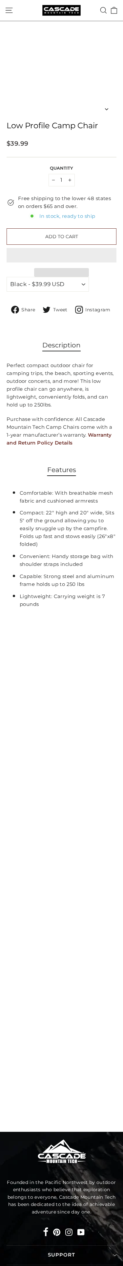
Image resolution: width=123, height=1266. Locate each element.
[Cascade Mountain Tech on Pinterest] (56, 1231)
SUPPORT (61, 1255)
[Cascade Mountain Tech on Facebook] (45, 1233)
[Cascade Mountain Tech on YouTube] (81, 1231)
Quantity (61, 168)
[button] (61, 255)
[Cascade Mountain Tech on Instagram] (68, 1231)
